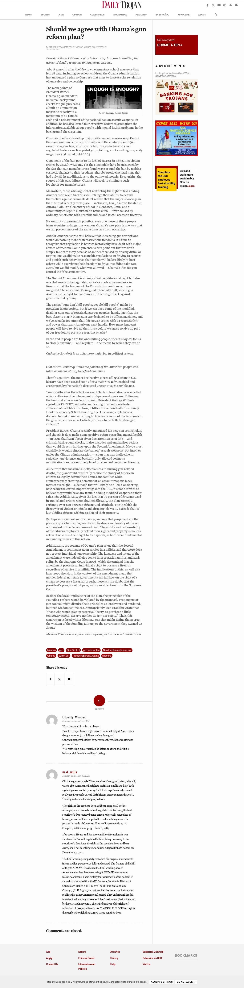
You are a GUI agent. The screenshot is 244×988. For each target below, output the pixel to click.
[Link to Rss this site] (230, 5)
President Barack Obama (86, 655)
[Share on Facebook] (50, 679)
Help (112, 964)
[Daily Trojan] (122, 5)
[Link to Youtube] (219, 5)
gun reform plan (91, 650)
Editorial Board (86, 958)
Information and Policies (86, 966)
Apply (49, 958)
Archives (115, 951)
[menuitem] (28, 14)
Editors (82, 951)
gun (61, 650)
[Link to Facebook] (207, 5)
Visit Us (146, 964)
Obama (51, 655)
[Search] (214, 14)
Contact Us (52, 964)
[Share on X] (59, 679)
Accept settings (162, 982)
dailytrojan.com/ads (165, 75)
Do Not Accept (186, 982)
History (114, 958)
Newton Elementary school (117, 650)
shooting (106, 655)
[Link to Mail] (236, 5)
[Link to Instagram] (225, 5)
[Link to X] (213, 5)
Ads (48, 951)
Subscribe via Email (153, 951)
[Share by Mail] (69, 679)
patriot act (64, 655)
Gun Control (73, 650)
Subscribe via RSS (152, 958)
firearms (51, 650)
